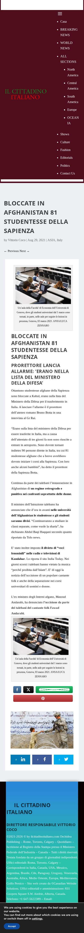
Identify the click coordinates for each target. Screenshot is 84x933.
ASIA (51, 240)
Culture (65, 142)
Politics (65, 165)
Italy (60, 240)
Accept (12, 926)
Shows (64, 134)
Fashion (65, 150)
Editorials (66, 157)
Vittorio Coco (16, 240)
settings (37, 919)
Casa (63, 21)
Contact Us (67, 173)
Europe (72, 109)
